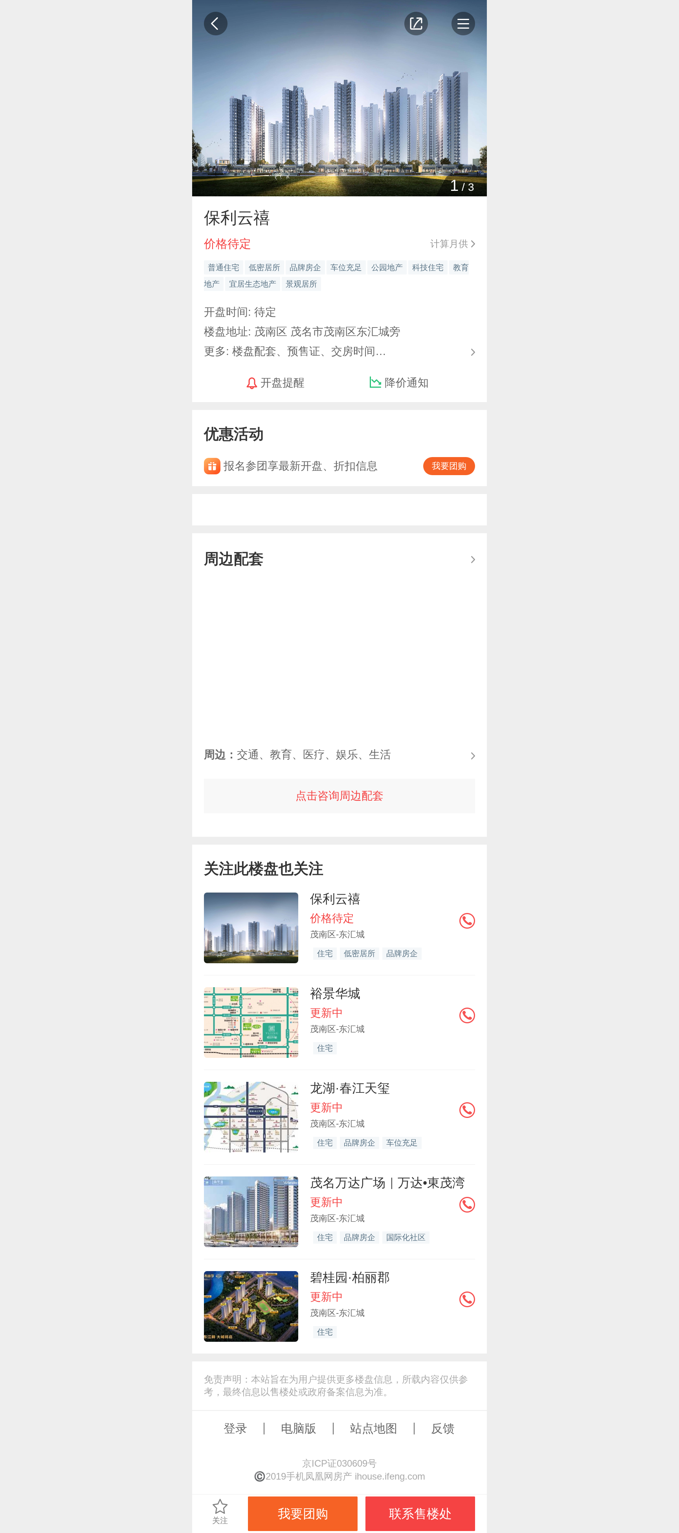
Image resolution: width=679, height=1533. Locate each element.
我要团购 (449, 466)
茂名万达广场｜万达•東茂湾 (387, 1183)
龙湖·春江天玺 (350, 1088)
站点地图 (373, 1428)
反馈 (443, 1428)
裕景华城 (335, 993)
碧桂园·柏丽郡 (350, 1277)
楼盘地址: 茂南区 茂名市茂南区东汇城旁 (302, 332)
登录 (235, 1428)
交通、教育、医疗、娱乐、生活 (297, 754)
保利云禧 (335, 899)
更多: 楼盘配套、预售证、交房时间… (295, 350)
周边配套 (234, 559)
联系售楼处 (420, 1514)
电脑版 (298, 1428)
